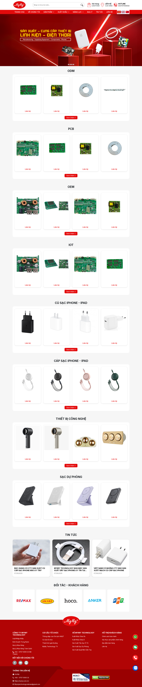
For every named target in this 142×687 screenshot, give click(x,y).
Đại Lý (89, 12)
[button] (49, 12)
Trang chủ (19, 12)
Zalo (26, 662)
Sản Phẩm (48, 12)
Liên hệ (109, 12)
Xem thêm (70, 118)
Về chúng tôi (34, 12)
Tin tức (99, 12)
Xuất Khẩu (62, 12)
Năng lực (77, 12)
